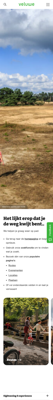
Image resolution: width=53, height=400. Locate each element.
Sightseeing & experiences (17, 396)
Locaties (12, 275)
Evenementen (15, 270)
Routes (12, 265)
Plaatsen (12, 280)
